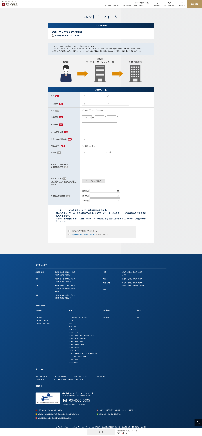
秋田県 (57, 275)
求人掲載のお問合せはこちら (111, 427)
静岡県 (73, 288)
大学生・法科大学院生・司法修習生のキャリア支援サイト (117, 410)
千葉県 (57, 282)
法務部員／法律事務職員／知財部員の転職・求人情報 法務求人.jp (58, 414)
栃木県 (62, 279)
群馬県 (67, 279)
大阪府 (73, 295)
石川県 (67, 286)
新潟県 (57, 286)
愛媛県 (135, 279)
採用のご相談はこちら (142, 3)
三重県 (57, 295)
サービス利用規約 (94, 427)
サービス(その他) (74, 347)
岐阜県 (67, 288)
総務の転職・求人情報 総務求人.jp (110, 414)
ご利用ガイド (40, 379)
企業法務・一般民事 (42, 320)
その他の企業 (73, 363)
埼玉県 (73, 279)
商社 (70, 323)
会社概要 (143, 427)
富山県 (62, 286)
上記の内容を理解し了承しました (85, 231)
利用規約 (75, 234)
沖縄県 (142, 286)
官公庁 (139, 317)
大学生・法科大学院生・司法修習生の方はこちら (67, 379)
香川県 (129, 279)
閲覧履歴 (157, 6)
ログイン (182, 6)
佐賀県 (129, 283)
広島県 (140, 272)
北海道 (57, 272)
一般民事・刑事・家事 (43, 323)
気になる (169, 6)
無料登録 (194, 4)
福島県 (67, 275)
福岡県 (124, 283)
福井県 (73, 286)
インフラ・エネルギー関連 (77, 357)
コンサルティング (74, 350)
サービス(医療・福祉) (76, 341)
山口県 (124, 275)
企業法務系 (39, 317)
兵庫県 (57, 298)
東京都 (62, 282)
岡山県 (135, 272)
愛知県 (57, 291)
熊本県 (140, 283)
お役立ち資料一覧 (41, 376)
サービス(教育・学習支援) (77, 338)
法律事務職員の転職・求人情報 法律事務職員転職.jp (54, 418)
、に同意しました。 (91, 234)
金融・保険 (72, 326)
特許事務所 (106, 317)
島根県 (129, 272)
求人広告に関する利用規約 (130, 427)
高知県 (140, 279)
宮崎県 (129, 286)
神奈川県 (68, 282)
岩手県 (67, 272)
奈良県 (62, 298)
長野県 (62, 288)
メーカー (72, 320)
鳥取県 (124, 272)
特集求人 (117, 5)
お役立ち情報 (126, 5)
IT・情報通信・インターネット (79, 317)
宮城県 (73, 272)
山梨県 (57, 288)
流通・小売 (72, 329)
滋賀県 (62, 295)
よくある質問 (101, 376)
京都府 (67, 295)
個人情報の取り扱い (88, 234)
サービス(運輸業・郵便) (76, 344)
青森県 (62, 272)
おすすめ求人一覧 (60, 376)
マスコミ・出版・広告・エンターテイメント (83, 353)
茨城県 (57, 279)
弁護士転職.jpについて (142, 5)
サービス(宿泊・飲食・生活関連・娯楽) (81, 335)
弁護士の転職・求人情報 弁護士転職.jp (50, 410)
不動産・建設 (73, 360)
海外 (104, 289)
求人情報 (108, 5)
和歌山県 (68, 298)
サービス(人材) (74, 332)
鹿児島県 (135, 286)
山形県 (62, 275)
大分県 (124, 286)
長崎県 (135, 283)
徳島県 (124, 279)
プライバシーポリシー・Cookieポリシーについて (71, 427)
